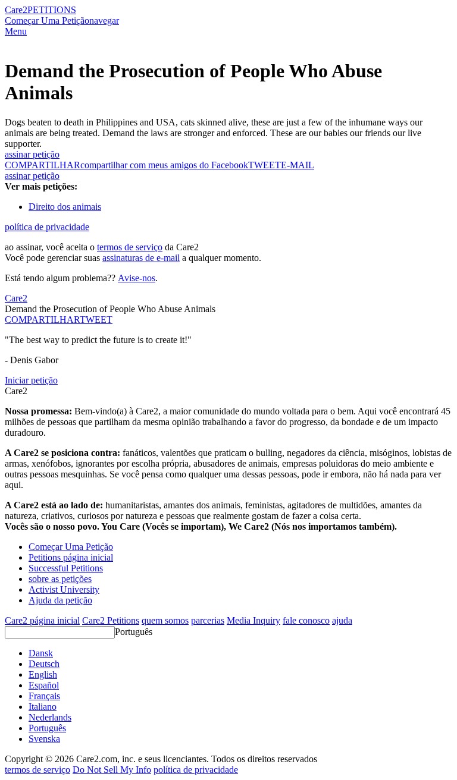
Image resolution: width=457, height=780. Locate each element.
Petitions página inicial (71, 557)
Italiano (43, 707)
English (43, 674)
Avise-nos (136, 278)
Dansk (41, 653)
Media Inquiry (253, 620)
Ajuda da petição (60, 600)
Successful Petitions (66, 568)
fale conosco (306, 620)
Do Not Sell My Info (112, 770)
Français (44, 696)
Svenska (44, 739)
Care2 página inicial (42, 620)
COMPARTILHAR (42, 319)
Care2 (16, 10)
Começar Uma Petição (47, 20)
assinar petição (32, 154)
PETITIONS (51, 10)
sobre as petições (60, 579)
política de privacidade (47, 227)
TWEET (264, 165)
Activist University (64, 589)
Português (133, 632)
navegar (104, 20)
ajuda (342, 620)
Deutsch (44, 664)
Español (44, 685)
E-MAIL (297, 165)
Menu (16, 31)
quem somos (165, 620)
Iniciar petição (31, 380)
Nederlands (50, 717)
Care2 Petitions (110, 620)
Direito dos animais (65, 207)
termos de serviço (129, 247)
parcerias (207, 620)
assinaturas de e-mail (141, 258)
